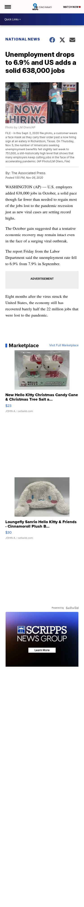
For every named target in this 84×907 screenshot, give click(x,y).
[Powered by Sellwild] (72, 607)
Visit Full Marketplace (64, 345)
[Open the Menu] (7, 6)
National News (22, 39)
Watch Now (71, 7)
